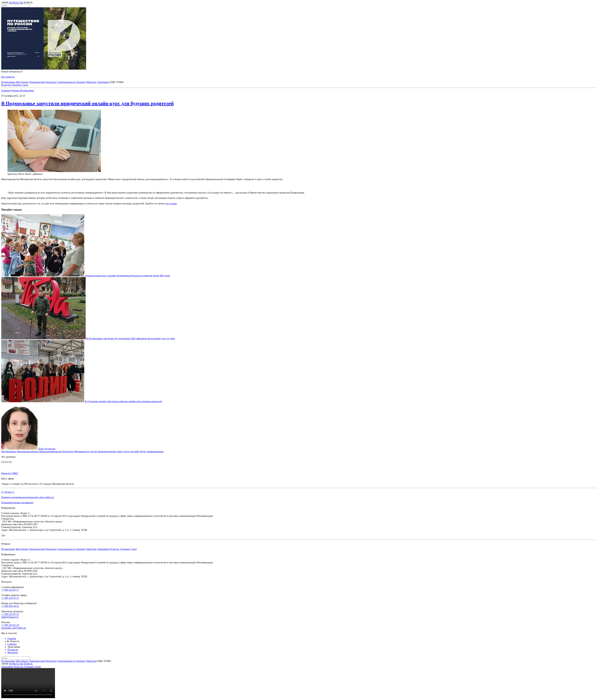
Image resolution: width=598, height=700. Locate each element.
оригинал (12, 174)
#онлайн (134, 451)
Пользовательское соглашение (17, 502)
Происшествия (37, 82)
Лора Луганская (46, 448)
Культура (6, 85)
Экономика (103, 82)
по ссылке (171, 203)
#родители (67, 451)
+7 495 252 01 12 (10, 614)
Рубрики (15, 90)
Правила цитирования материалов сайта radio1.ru (27, 497)
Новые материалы (11, 71)
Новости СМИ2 (9, 473)
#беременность (82, 451)
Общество (91, 82)
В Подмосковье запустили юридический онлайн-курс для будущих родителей (87, 103)
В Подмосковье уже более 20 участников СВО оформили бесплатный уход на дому (130, 338)
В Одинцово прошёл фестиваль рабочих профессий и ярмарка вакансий (123, 401)
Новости (14, 641)
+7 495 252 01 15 (10, 598)
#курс (143, 451)
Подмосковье (8, 82)
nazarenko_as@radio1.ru (13, 628)
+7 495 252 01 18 (10, 625)
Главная (5, 90)
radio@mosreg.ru (9, 617)
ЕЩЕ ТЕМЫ (116, 82)
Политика (51, 82)
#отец (127, 451)
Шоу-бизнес (22, 82)
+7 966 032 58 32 (10, 606)
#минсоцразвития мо (50, 451)
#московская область (28, 451)
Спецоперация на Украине (71, 82)
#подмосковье (8, 451)
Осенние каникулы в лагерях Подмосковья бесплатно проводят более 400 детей (127, 275)
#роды (93, 451)
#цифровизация (155, 451)
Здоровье (16, 85)
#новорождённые (107, 451)
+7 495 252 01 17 (10, 590)
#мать (120, 451)
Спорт (25, 85)
